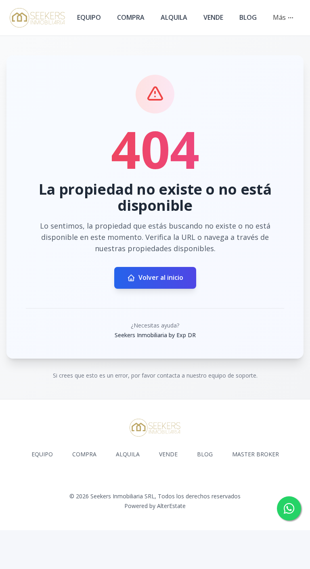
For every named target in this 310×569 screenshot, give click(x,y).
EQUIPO (89, 17)
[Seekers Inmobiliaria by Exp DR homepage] (37, 17)
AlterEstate (171, 506)
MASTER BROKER (255, 454)
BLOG (248, 17)
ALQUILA (174, 17)
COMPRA (131, 17)
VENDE (213, 17)
